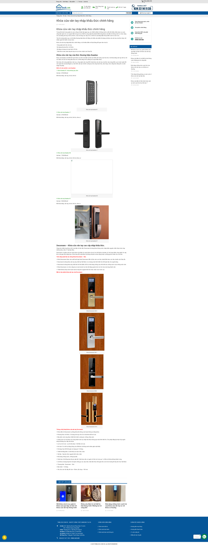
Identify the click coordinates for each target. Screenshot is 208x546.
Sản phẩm (72, 1)
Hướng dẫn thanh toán (137, 529)
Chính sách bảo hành (104, 529)
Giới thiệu (65, 1)
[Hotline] (142, 7)
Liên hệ (86, 1)
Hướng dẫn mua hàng (136, 526)
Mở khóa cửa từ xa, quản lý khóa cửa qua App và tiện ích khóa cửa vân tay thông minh (66, 506)
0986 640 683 (139, 40)
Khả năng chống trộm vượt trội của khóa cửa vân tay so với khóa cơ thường (116, 506)
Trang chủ (58, 1)
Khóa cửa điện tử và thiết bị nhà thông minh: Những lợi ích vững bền (91, 506)
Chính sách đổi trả (103, 526)
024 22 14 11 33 (64, 538)
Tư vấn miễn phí (135, 532)
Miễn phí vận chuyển (136, 535)
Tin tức (80, 1)
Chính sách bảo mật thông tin (106, 532)
